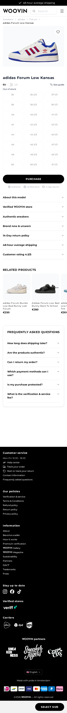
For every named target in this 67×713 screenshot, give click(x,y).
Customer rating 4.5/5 (17, 254)
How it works (10, 539)
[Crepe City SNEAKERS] (55, 652)
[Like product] (58, 32)
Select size (49, 707)
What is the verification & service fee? (28, 395)
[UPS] (29, 625)
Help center (13, 462)
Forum (33, 19)
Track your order (16, 466)
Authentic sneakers (16, 216)
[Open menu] (62, 11)
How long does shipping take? (27, 343)
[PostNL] (7, 625)
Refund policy (10, 505)
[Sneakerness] (12, 652)
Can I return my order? (22, 362)
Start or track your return (20, 471)
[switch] (10, 84)
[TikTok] (19, 591)
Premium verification (14, 543)
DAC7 (6, 565)
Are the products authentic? (26, 352)
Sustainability (10, 556)
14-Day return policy (16, 235)
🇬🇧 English (32, 672)
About (6, 531)
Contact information (14, 475)
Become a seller (11, 535)
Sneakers (8, 19)
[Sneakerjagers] (34, 652)
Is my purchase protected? (25, 384)
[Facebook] (12, 591)
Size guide (58, 84)
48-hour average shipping (20, 245)
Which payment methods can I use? (27, 373)
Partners (7, 560)
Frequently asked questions (18, 479)
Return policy (10, 509)
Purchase (33, 179)
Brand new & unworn (17, 226)
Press (6, 573)
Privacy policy (10, 513)
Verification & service (14, 496)
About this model (14, 197)
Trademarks (9, 569)
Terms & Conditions (13, 501)
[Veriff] (10, 607)
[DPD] (18, 625)
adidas (21, 19)
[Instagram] (5, 591)
